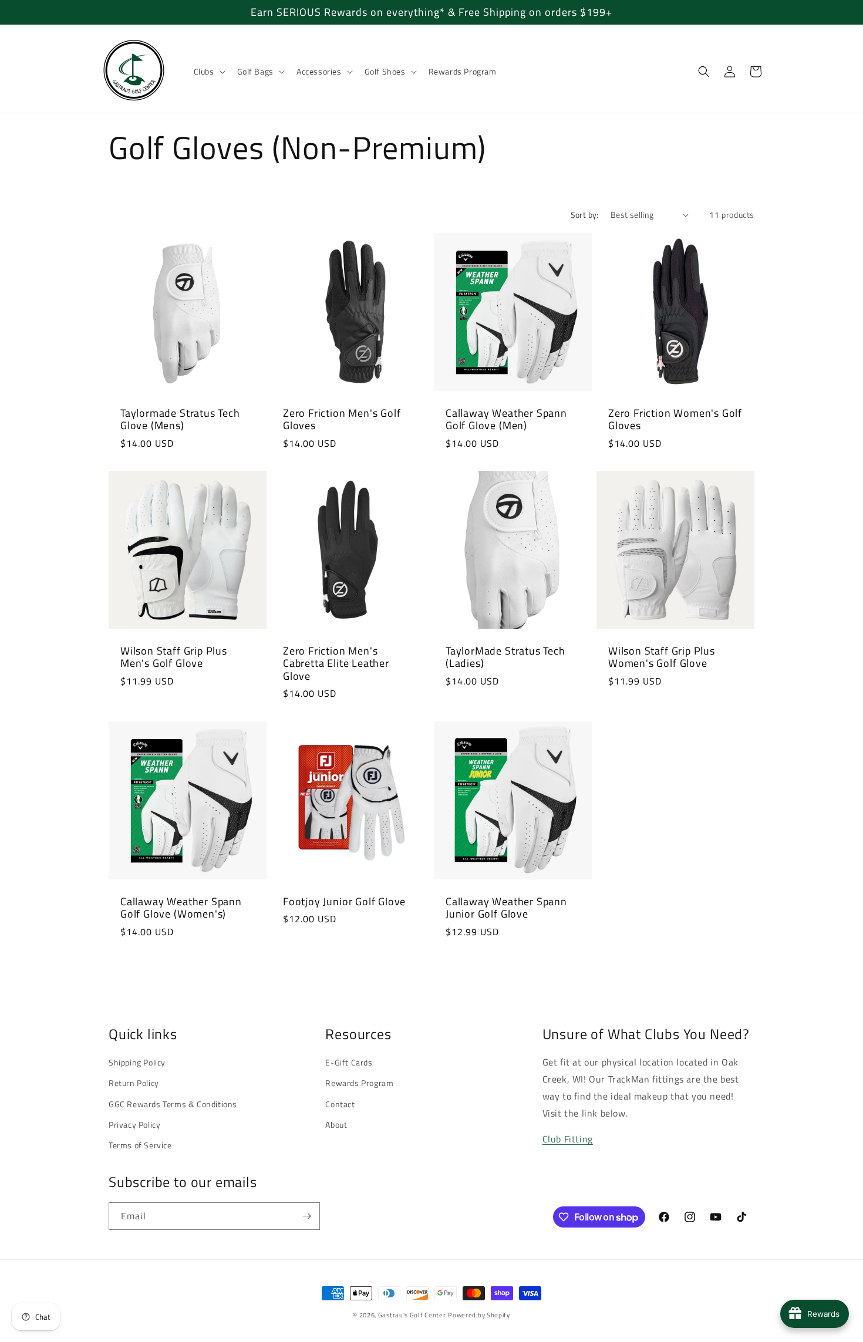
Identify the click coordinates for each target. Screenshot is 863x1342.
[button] (208, 71)
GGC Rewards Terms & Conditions (173, 1104)
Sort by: (585, 214)
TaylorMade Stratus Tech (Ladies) (505, 657)
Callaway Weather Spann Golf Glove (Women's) (181, 907)
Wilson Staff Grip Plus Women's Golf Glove (661, 657)
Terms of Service (140, 1145)
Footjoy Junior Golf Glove (344, 901)
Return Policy (134, 1083)
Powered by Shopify (479, 1315)
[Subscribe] (306, 1216)
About (336, 1124)
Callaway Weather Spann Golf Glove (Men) (506, 419)
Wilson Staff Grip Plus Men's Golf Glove (173, 657)
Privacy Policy (134, 1124)
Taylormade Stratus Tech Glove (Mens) (180, 419)
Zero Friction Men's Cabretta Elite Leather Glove (336, 663)
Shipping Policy (137, 1062)
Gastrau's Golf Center (412, 1315)
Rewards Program (359, 1083)
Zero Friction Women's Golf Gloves (675, 419)
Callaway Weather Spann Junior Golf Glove (506, 907)
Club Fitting (567, 1139)
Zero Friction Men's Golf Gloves (341, 419)
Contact (340, 1104)
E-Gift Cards (348, 1062)
